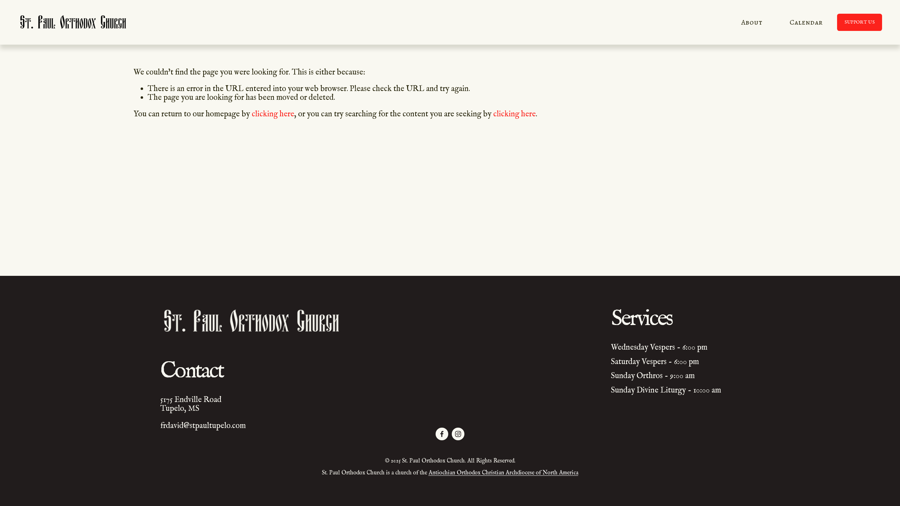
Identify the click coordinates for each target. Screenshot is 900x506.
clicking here (273, 114)
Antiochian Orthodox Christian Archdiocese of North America (503, 473)
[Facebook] (442, 434)
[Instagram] (458, 434)
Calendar (806, 22)
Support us (859, 22)
